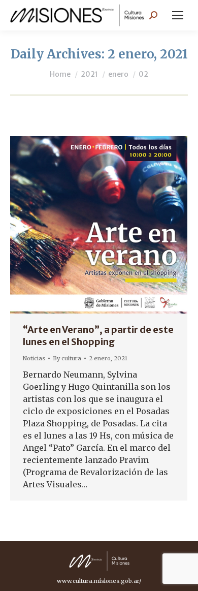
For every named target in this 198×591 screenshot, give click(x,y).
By (67, 358)
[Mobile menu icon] (178, 15)
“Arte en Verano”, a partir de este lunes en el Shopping (98, 336)
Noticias (34, 358)
